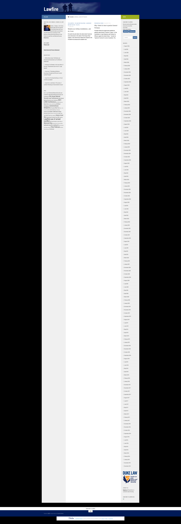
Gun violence (53, 115)
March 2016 (126, 453)
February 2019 (127, 339)
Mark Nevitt (52, 121)
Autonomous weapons (51, 107)
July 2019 (126, 322)
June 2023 (126, 169)
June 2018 (126, 365)
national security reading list (51, 125)
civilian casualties (47, 109)
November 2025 (127, 75)
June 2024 (126, 130)
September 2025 (127, 82)
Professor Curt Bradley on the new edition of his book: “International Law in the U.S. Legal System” (53, 66)
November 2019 (127, 309)
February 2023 (127, 182)
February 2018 (127, 378)
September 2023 (127, 160)
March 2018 (126, 375)
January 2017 (127, 420)
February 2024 (127, 143)
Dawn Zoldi (52, 111)
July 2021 (126, 244)
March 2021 (126, 257)
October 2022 (127, 195)
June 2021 (126, 248)
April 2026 (126, 59)
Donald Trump (53, 113)
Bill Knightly (52, 108)
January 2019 (127, 342)
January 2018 (127, 381)
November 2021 (127, 231)
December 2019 (127, 306)
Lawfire (51, 9)
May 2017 (126, 407)
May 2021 (126, 251)
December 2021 (127, 228)
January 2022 (127, 225)
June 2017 (126, 404)
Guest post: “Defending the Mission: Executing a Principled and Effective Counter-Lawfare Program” (53, 73)
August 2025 (126, 85)
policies (103, 518)
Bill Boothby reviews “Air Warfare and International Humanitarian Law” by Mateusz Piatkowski (53, 59)
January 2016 (127, 459)
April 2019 (126, 332)
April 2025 (126, 98)
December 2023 (127, 150)
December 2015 (127, 462)
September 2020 (127, 277)
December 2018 (127, 345)
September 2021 (127, 238)
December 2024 (127, 111)
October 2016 (127, 430)
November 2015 (127, 466)
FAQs (106, 518)
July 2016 (126, 440)
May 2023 (126, 173)
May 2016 (126, 446)
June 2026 (126, 52)
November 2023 (127, 153)
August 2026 (126, 46)
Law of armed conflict (52, 120)
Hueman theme (60, 513)
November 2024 (127, 114)
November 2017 (127, 388)
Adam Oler (46, 104)
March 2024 (126, 140)
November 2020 (127, 270)
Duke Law (56, 113)
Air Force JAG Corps (52, 104)
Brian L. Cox (61, 108)
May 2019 (126, 329)
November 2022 (127, 192)
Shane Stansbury (46, 129)
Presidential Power (98, 23)
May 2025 (126, 95)
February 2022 (127, 222)
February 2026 (127, 65)
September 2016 (127, 433)
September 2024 (127, 121)
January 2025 (127, 108)
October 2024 (127, 117)
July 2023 (126, 166)
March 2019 (126, 335)
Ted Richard (51, 129)
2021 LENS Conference (52, 101)
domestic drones (47, 113)
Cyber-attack (52, 109)
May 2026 (126, 55)
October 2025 (127, 78)
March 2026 (126, 62)
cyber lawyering (57, 109)
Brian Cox (57, 108)
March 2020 (126, 296)
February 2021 (127, 261)
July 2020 (126, 283)
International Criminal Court (51, 117)
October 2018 (127, 352)
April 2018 (126, 371)
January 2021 (127, 264)
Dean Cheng (58, 111)
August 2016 (126, 436)
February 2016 (127, 456)
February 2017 (127, 417)
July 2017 (126, 401)
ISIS (58, 117)
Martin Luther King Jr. (58, 121)
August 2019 (126, 319)
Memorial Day (48, 123)
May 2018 (126, 368)
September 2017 (127, 394)
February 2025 (127, 104)
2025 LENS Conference (59, 102)
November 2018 (127, 349)
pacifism (49, 127)
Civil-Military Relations (80, 23)
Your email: (125, 27)
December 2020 (127, 267)
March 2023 (126, 179)
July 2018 (126, 362)
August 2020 (126, 280)
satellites (61, 127)
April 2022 (126, 215)
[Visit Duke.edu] (71, 519)
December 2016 (127, 423)
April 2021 (126, 254)
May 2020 (126, 290)
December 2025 (127, 72)
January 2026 (127, 69)
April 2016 (126, 449)
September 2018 (127, 355)
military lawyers (60, 123)
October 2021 (127, 235)
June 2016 (126, 443)
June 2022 (126, 209)
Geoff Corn (48, 115)
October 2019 (127, 313)
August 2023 (126, 163)
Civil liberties (71, 23)
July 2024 (126, 127)
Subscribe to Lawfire (90, 508)
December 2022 (127, 189)
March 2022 (126, 218)
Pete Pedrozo (55, 127)
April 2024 (126, 137)
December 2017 (127, 384)
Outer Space (46, 127)
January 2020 (127, 303)
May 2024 (126, 134)
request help (111, 518)
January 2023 (127, 186)
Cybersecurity (46, 111)
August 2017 (126, 397)
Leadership (88, 23)
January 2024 (127, 147)
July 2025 (126, 88)
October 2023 (127, 156)
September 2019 (127, 316)
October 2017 (127, 391)
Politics (78, 24)
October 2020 (127, 274)
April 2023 (126, 176)
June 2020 (126, 287)
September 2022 (127, 199)
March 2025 (126, 101)
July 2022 (126, 205)
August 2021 (126, 241)
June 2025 (126, 91)
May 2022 (126, 212)
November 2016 (127, 427)
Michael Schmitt (54, 123)
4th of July (46, 92)
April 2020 (126, 293)
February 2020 (127, 300)
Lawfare (61, 117)
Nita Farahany (61, 125)
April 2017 (126, 410)
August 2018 (126, 358)
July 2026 (126, 49)
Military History (71, 24)
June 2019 (126, 326)
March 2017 (126, 414)
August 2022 (126, 202)
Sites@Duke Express (78, 518)
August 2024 (126, 124)
